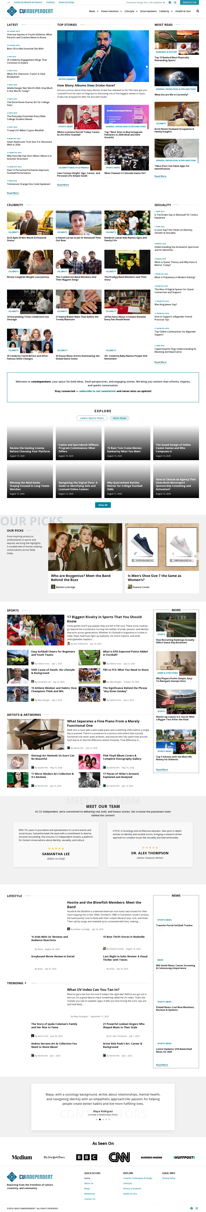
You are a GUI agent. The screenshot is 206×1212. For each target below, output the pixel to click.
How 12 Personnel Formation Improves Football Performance (28, 171)
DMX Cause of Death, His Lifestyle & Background (53, 671)
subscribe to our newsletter (97, 391)
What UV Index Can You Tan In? (93, 989)
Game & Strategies (168, 673)
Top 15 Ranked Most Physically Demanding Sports (172, 59)
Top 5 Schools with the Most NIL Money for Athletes (174, 758)
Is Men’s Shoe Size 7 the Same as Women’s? (78, 577)
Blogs (87, 1188)
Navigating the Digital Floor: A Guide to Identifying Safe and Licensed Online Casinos (78, 486)
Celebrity (164, 11)
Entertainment (148, 11)
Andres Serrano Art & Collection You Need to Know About (54, 1045)
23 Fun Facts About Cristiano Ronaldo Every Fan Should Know (125, 318)
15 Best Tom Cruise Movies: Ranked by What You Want (124, 449)
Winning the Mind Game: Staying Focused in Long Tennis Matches (29, 486)
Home (87, 1178)
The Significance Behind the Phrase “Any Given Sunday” (125, 689)
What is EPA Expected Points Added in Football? (125, 653)
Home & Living (66, 2)
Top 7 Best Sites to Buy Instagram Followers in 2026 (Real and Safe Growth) (123, 134)
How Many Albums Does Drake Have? (86, 85)
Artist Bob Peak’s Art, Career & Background (122, 1045)
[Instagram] (175, 2)
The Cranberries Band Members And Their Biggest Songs (76, 278)
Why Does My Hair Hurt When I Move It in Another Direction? (29, 157)
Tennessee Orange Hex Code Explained (28, 184)
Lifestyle (129, 11)
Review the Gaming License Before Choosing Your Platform (30, 449)
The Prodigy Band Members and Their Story (125, 278)
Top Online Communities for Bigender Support (175, 333)
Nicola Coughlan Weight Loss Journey (28, 277)
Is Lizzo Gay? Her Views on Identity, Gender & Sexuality (174, 231)
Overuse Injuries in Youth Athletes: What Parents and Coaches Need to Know (29, 36)
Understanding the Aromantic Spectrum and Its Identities (177, 248)
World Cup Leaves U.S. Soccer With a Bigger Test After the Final (175, 718)
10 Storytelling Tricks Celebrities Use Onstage (28, 318)
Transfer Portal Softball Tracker (174, 925)
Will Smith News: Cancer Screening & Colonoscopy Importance (175, 967)
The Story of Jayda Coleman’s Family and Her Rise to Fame (54, 1025)
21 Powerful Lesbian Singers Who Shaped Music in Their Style (124, 1025)
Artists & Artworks (132, 1188)
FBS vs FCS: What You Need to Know (126, 669)
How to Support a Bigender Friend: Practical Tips (173, 318)
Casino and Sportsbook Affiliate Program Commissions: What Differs (79, 448)
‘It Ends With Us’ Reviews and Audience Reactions (49, 938)
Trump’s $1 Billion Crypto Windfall (25, 130)
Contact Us (89, 1199)
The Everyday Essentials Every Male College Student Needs (26, 118)
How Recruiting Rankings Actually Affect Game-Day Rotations (175, 641)
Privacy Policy (168, 1178)
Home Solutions (110, 11)
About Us (88, 1183)
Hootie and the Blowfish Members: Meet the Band (104, 904)
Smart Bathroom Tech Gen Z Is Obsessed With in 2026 (29, 143)
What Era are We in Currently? (171, 94)
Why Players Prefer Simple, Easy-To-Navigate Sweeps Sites (174, 680)
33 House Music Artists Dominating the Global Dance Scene (78, 357)
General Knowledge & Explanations (126, 126)
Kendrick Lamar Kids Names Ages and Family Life (125, 239)
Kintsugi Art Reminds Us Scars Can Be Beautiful (52, 757)
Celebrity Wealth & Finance (28, 2)
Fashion (51, 2)
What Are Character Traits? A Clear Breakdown (26, 75)
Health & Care (183, 11)
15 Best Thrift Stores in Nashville (124, 936)
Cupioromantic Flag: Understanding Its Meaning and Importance (175, 350)
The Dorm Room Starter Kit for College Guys (28, 104)
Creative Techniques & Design (137, 1178)
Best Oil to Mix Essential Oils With (25, 48)
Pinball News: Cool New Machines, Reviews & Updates (175, 1008)
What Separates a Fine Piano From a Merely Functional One (103, 723)
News (92, 11)
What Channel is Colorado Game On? (125, 173)
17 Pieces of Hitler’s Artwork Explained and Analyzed (121, 775)
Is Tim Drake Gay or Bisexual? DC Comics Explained (176, 216)
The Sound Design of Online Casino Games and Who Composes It (173, 448)
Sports (161, 634)
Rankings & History (166, 52)
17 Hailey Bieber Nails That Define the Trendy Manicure (77, 318)
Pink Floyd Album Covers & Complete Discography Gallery (122, 757)
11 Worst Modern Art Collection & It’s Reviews (52, 775)
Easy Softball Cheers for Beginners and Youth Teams (53, 653)
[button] (52, 556)
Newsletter (89, 1193)
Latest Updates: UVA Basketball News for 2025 (174, 1050)
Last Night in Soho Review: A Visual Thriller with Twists (125, 958)
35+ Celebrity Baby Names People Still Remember (125, 357)
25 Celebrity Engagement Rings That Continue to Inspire (27, 61)
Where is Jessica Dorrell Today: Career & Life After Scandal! (78, 133)
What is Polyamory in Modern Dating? (175, 277)
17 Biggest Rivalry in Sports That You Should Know (104, 618)
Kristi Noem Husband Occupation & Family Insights (174, 130)
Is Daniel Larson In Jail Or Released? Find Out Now (78, 239)
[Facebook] (170, 2)
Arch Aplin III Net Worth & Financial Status (26, 239)
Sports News (66, 126)
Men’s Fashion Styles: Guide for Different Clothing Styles (154, 577)
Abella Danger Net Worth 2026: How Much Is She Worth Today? (30, 89)
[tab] (91, 418)
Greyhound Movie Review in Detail (52, 956)
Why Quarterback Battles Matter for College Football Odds (124, 486)
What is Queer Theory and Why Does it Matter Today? (176, 264)
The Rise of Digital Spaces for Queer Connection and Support (174, 291)
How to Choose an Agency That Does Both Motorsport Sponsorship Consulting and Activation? (176, 484)
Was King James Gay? (166, 304)
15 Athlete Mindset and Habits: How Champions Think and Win (54, 689)
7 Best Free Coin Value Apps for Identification (172, 167)
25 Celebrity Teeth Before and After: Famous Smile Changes (27, 357)
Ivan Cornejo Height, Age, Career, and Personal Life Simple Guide (78, 174)
